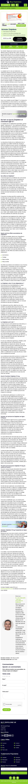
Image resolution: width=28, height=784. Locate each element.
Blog (3, 747)
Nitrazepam (4, 759)
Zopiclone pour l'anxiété (19, 114)
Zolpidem (4, 757)
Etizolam (4, 761)
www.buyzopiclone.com (7, 588)
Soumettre (7, 709)
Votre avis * (5, 691)
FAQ (3, 745)
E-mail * (4, 685)
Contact (17, 747)
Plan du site (4, 749)
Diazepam (18, 757)
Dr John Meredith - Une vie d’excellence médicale (20, 600)
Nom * (4, 679)
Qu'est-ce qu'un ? (13, 525)
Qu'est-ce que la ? (14, 114)
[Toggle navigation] (25, 5)
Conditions (18, 745)
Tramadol (18, 761)
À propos (4, 743)
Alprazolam (18, 759)
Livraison (17, 743)
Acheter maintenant (20, 39)
